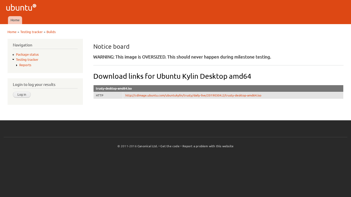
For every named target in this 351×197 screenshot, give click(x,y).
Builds (51, 32)
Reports (25, 65)
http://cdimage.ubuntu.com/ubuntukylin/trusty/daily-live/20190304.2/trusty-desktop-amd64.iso (193, 95)
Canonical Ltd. (147, 146)
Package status (27, 54)
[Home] (22, 8)
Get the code (169, 146)
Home (15, 20)
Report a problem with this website (208, 146)
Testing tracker (31, 32)
